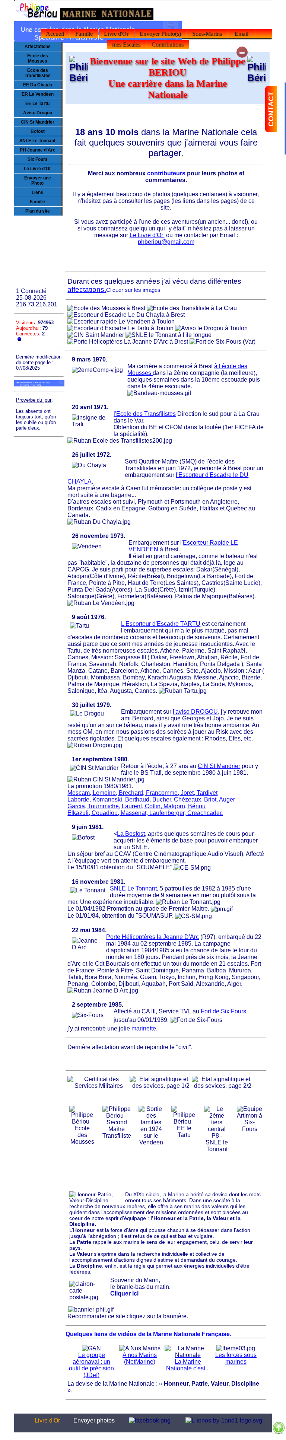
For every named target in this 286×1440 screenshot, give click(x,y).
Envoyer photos (94, 1420)
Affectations (38, 46)
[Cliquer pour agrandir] (106, 308)
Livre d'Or (116, 34)
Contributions (167, 44)
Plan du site (37, 211)
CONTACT (271, 109)
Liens (37, 192)
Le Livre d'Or (37, 168)
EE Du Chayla (37, 84)
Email (241, 34)
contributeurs (166, 173)
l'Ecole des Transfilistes (145, 414)
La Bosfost (131, 834)
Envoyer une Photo (37, 180)
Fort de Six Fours (223, 1011)
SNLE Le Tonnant (37, 140)
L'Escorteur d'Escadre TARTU (160, 624)
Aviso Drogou (37, 112)
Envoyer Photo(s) (160, 34)
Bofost (38, 131)
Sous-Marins (207, 34)
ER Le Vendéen (38, 94)
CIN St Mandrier (37, 122)
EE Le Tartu (37, 103)
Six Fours (38, 159)
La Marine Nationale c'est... (188, 1364)
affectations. (86, 289)
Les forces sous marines (236, 1358)
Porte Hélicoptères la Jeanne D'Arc (152, 937)
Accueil (55, 34)
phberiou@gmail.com (166, 242)
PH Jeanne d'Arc (37, 150)
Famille (84, 34)
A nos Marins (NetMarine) (140, 1358)
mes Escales (126, 44)
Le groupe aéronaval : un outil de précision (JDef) (91, 1365)
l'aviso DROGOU (195, 711)
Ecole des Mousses (37, 58)
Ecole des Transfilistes (38, 73)
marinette (143, 1028)
